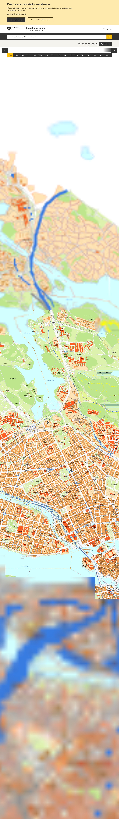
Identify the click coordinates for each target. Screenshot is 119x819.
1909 (82, 55)
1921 (71, 55)
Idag (10, 55)
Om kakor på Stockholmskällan (16, 14)
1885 (100, 55)
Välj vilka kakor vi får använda (40, 20)
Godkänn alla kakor (16, 20)
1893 (95, 55)
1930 (64, 55)
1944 (46, 55)
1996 (16, 55)
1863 (107, 55)
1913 (76, 55)
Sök (109, 36)
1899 (88, 55)
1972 (28, 55)
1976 (22, 55)
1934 (58, 55)
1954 (40, 55)
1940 (52, 55)
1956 (34, 55)
